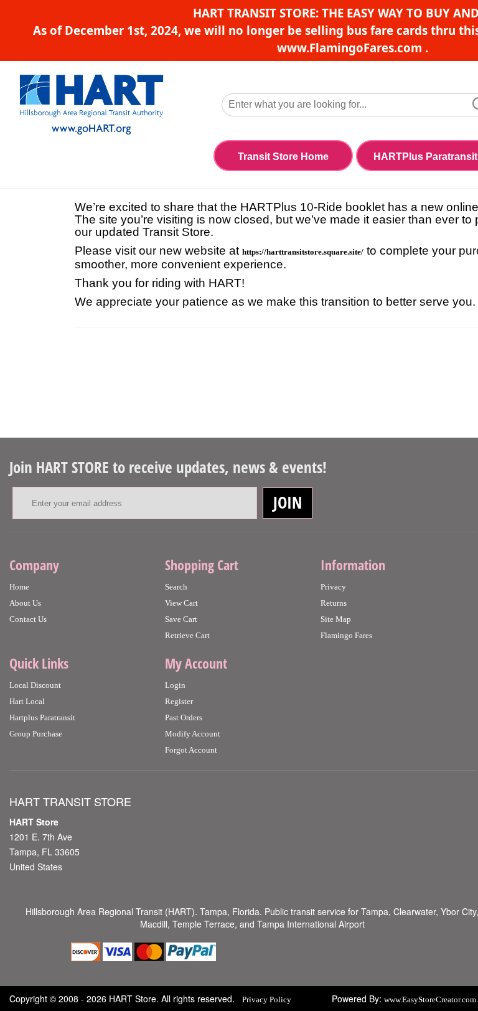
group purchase (35, 733)
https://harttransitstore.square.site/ (302, 251)
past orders (183, 717)
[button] (283, 157)
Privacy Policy (266, 999)
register (179, 701)
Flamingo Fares (346, 635)
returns (334, 603)
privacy (333, 586)
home (19, 586)
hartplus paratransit (42, 717)
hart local (27, 701)
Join (287, 502)
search (176, 586)
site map (336, 619)
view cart (181, 603)
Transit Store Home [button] (283, 156)
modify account (192, 733)
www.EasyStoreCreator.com (430, 999)
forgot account (191, 750)
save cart (181, 619)
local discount (35, 685)
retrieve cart (187, 635)
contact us (28, 619)
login (175, 685)
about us (25, 603)
